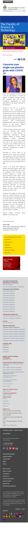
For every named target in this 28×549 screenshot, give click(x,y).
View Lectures (7, 391)
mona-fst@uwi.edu (11, 425)
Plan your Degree (8, 284)
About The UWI (6, 468)
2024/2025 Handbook (9, 293)
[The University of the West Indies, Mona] (14, 7)
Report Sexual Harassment (9, 486)
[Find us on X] (7, 449)
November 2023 (7, 359)
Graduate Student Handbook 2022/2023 (14, 334)
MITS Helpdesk (6, 433)
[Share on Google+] (24, 59)
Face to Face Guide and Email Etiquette (13, 372)
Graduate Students (7, 456)
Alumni (4, 461)
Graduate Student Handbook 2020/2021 (14, 340)
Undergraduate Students (9, 454)
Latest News (7, 247)
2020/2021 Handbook (9, 302)
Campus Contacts (18, 430)
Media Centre (6, 483)
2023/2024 (6, 352)
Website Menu (10, 48)
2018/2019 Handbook (9, 307)
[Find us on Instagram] (17, 449)
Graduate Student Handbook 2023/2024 (14, 331)
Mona (8, 51)
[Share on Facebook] (19, 59)
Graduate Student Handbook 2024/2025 (14, 329)
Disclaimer (17, 509)
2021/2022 (10, 376)
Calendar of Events (9, 250)
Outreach (7, 245)
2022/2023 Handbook (9, 298)
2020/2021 (10, 380)
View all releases (7, 395)
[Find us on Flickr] (10, 449)
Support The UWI (7, 481)
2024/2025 (6, 349)
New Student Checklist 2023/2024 (12, 370)
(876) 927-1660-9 (9, 443)
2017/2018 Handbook (9, 309)
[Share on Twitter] (21, 59)
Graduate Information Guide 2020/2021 (14, 338)
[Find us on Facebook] (4, 449)
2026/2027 (6, 345)
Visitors (4, 463)
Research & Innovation (8, 478)
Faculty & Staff (6, 459)
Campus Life (6, 476)
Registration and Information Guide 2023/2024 (13, 364)
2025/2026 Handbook (9, 291)
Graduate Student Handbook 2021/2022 (14, 336)
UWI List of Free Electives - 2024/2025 (13, 287)
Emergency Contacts (8, 430)
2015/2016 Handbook (9, 311)
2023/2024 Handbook (9, 295)
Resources (7, 253)
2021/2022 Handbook (9, 300)
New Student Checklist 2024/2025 (12, 367)
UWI (4, 51)
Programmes (8, 242)
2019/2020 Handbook (9, 304)
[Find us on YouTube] (13, 449)
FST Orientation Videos (8, 384)
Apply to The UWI (7, 471)
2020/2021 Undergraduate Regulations (12, 318)
